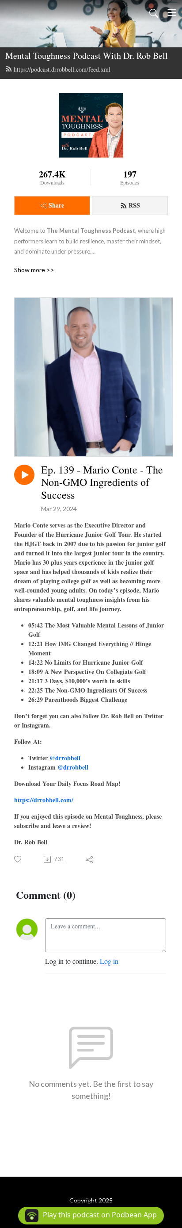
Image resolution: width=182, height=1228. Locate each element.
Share (56, 205)
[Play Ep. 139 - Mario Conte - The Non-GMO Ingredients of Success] (24, 475)
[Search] (154, 12)
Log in (109, 961)
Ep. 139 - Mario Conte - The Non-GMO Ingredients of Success (102, 482)
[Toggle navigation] (172, 12)
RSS (134, 205)
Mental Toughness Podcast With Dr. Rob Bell (86, 56)
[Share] (90, 859)
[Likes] (18, 859)
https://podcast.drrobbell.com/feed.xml (62, 69)
